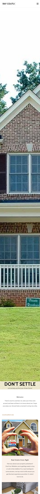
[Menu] (37, 3)
